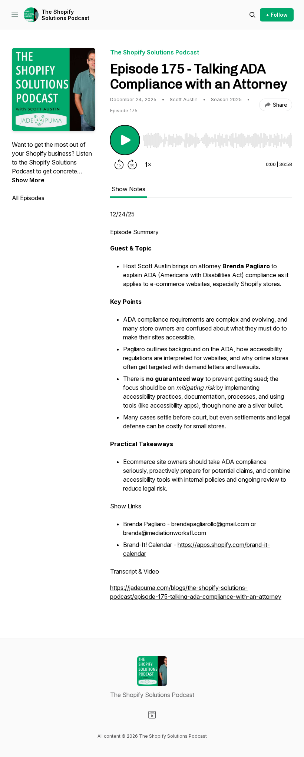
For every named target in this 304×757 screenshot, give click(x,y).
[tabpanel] (201, 409)
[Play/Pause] (125, 140)
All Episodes (28, 198)
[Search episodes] (252, 14)
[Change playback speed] (148, 164)
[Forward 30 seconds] (132, 164)
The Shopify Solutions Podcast (65, 15)
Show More (28, 180)
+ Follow (277, 14)
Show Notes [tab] (128, 189)
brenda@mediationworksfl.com (164, 533)
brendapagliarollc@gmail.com (210, 524)
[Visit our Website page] (152, 714)
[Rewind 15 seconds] (119, 164)
